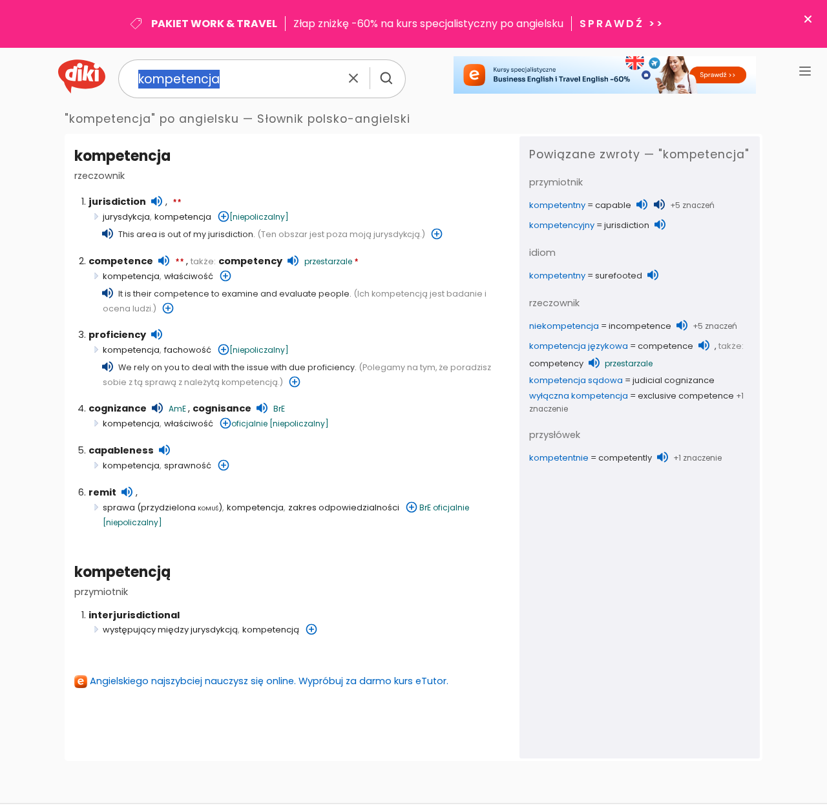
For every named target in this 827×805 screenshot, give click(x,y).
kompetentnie (559, 458)
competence (121, 261)
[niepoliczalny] (259, 216)
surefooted (618, 275)
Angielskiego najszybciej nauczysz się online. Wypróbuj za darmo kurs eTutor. (269, 680)
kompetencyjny (561, 225)
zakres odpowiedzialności (343, 507)
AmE (177, 408)
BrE (279, 408)
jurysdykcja (126, 217)
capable (613, 205)
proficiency (117, 334)
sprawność (187, 465)
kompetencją (122, 572)
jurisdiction (117, 201)
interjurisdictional (134, 615)
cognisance (222, 408)
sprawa (119, 507)
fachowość (187, 350)
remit (102, 492)
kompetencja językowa (578, 346)
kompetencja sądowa (576, 380)
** (177, 202)
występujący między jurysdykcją (170, 629)
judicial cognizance (674, 380)
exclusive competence (686, 396)
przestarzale (328, 261)
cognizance (118, 408)
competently (625, 458)
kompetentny (557, 205)
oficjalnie (249, 423)
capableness (121, 450)
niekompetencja (564, 326)
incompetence (640, 326)
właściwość (188, 276)
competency (250, 261)
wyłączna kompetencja (578, 396)
